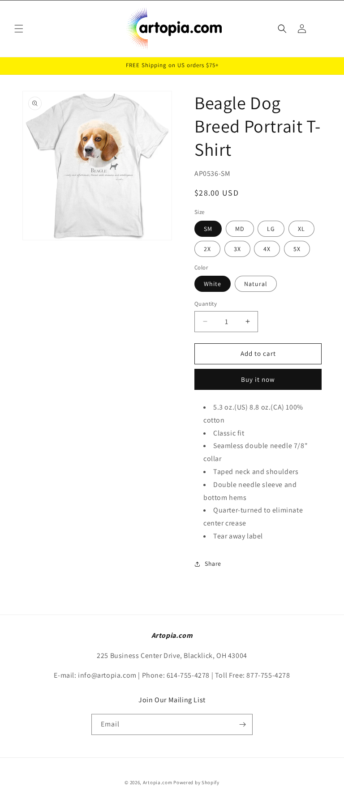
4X (267, 249)
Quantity (205, 304)
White (212, 284)
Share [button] (213, 564)
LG (271, 229)
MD (240, 229)
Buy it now (258, 379)
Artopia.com (157, 782)
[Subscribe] (242, 724)
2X (207, 249)
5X (297, 249)
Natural (255, 284)
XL (301, 229)
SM (208, 229)
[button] (19, 28)
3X (237, 249)
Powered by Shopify (196, 782)
